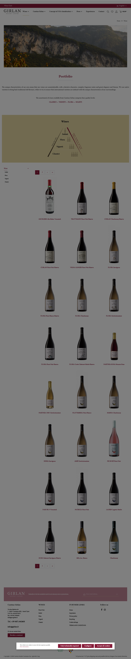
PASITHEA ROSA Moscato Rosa (114, 364)
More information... (24, 646)
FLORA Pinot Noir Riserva (49, 364)
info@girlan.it (13, 627)
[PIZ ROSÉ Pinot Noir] (114, 439)
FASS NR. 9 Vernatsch (50, 509)
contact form (17, 631)
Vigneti (41, 619)
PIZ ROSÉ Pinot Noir (114, 461)
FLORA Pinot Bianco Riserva (50, 316)
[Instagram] (105, 610)
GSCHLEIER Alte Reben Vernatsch (50, 219)
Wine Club (8, 6)
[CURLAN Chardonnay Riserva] (114, 196)
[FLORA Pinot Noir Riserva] (50, 342)
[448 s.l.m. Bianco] (82, 535)
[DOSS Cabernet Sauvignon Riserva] (50, 535)
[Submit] (117, 594)
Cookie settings (73, 622)
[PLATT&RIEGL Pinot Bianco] (82, 390)
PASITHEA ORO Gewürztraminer (50, 413)
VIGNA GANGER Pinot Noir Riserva (82, 267)
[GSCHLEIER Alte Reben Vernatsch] (50, 196)
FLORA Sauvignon (114, 267)
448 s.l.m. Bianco (82, 558)
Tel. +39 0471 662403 (16, 622)
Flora (40, 616)
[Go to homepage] (12, 11)
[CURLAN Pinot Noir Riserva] (50, 245)
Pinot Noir (41, 610)
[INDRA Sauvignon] (50, 439)
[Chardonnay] (114, 535)
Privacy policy (73, 616)
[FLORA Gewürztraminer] (114, 293)
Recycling (72, 619)
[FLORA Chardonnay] (82, 293)
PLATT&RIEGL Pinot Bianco (82, 413)
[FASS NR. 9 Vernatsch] (50, 487)
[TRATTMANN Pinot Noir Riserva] (82, 196)
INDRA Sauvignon (50, 461)
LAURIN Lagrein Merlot (114, 509)
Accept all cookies (103, 646)
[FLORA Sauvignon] (114, 245)
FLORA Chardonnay (82, 316)
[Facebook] (102, 610)
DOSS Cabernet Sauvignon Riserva (50, 558)
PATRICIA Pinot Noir (82, 509)
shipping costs (94, 656)
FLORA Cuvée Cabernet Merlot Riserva (81, 364)
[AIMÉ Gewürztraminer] (82, 439)
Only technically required (69, 646)
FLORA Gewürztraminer (114, 316)
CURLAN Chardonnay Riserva (114, 219)
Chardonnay (114, 558)
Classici (41, 622)
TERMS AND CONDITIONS (77, 625)
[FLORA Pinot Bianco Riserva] (50, 293)
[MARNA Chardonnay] (114, 390)
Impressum (72, 613)
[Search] (108, 12)
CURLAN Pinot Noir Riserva (50, 267)
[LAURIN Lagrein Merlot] (114, 487)
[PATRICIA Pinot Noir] (82, 487)
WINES (42, 605)
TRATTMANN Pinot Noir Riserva (82, 219)
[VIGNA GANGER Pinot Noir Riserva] (82, 245)
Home (71, 610)
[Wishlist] (112, 12)
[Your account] (116, 12)
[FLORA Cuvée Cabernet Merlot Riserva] (82, 342)
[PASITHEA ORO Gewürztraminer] (50, 390)
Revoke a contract (16, 635)
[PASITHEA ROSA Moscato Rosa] (114, 342)
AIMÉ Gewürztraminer (82, 461)
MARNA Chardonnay (114, 413)
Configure (87, 646)
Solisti (40, 613)
